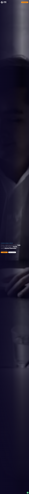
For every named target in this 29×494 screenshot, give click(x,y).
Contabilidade (14, 11)
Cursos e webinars (14, 29)
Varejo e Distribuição (14, 22)
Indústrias (14, 23)
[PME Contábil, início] (3, 2)
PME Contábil (14, 6)
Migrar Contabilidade (12, 252)
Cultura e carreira (14, 7)
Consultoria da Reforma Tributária (14, 13)
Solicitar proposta (24, 2)
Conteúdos (14, 28)
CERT (14, 27)
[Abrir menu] (7, 2)
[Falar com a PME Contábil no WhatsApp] (28, 493)
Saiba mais (4, 252)
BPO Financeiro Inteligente (14, 12)
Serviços (14, 18)
